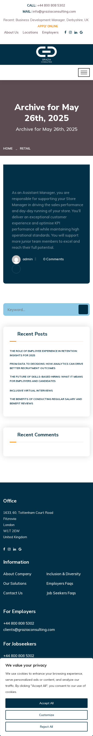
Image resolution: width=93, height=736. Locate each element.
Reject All (46, 727)
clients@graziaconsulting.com (29, 629)
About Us (11, 32)
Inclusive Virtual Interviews (31, 390)
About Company (17, 573)
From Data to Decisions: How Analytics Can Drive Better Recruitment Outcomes (46, 366)
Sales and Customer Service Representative (46, 179)
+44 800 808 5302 (51, 5)
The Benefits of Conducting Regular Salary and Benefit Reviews (46, 401)
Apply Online (48, 26)
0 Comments (53, 259)
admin (28, 259)
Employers (50, 32)
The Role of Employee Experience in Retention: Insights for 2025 (43, 353)
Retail (25, 148)
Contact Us (12, 593)
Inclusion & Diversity (63, 573)
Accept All (46, 703)
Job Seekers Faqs (61, 593)
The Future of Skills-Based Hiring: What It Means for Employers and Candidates (46, 379)
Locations (30, 32)
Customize (46, 715)
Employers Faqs (59, 583)
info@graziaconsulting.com (54, 11)
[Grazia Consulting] (46, 54)
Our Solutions (14, 583)
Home (8, 148)
